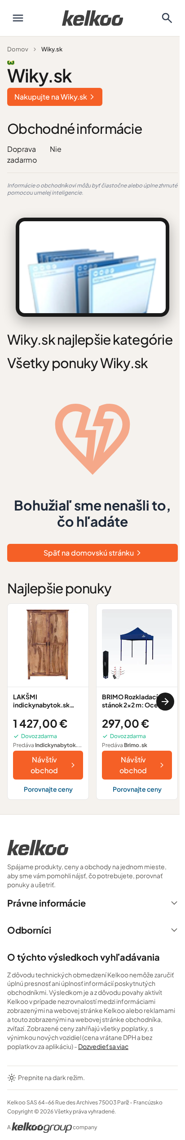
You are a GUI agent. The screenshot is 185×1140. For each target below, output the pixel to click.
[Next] (165, 702)
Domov (17, 49)
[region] (92, 701)
